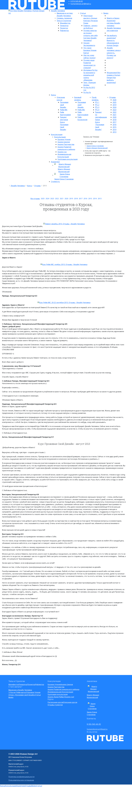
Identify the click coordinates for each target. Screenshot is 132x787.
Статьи (83, 13)
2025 (114, 102)
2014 (114, 129)
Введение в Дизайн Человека (20, 690)
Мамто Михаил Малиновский (97, 148)
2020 (114, 117)
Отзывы (112, 97)
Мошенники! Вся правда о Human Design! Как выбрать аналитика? (113, 77)
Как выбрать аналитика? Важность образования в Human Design (113, 40)
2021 (114, 115)
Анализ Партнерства (66, 144)
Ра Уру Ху (87, 92)
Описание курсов (70, 702)
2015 (114, 127)
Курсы (53, 95)
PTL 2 (97, 105)
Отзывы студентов (55, 705)
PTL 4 (97, 110)
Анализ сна (62, 152)
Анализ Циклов (64, 142)
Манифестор (65, 23)
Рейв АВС (63, 110)
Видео (105, 13)
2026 (114, 100)
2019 (114, 105)
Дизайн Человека (18, 186)
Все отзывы (35, 198)
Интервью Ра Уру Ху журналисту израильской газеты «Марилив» (90, 75)
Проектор (64, 28)
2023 (114, 110)
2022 (114, 112)
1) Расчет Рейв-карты (17, 692)
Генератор (64, 25)
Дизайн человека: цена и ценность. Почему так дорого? (113, 53)
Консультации (56, 134)
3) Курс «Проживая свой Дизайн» (21, 695)
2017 (114, 122)
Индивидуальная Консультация (60, 692)
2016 (114, 124)
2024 (114, 107)
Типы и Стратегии (64, 20)
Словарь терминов (64, 18)
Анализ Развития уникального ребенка (63, 689)
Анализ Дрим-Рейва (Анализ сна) (61, 697)
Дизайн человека (58, 11)
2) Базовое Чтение (33, 692)
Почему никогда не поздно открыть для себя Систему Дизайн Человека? (90, 35)
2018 (114, 120)
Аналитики (55, 162)
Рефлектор (64, 30)
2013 (114, 132)
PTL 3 (97, 107)
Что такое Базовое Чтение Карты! (89, 50)
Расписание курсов (55, 702)
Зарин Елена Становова (95, 146)
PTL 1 (97, 102)
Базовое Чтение (64, 139)
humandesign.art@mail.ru (81, 4)
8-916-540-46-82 (77, 1)
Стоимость (55, 181)
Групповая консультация (68, 159)
